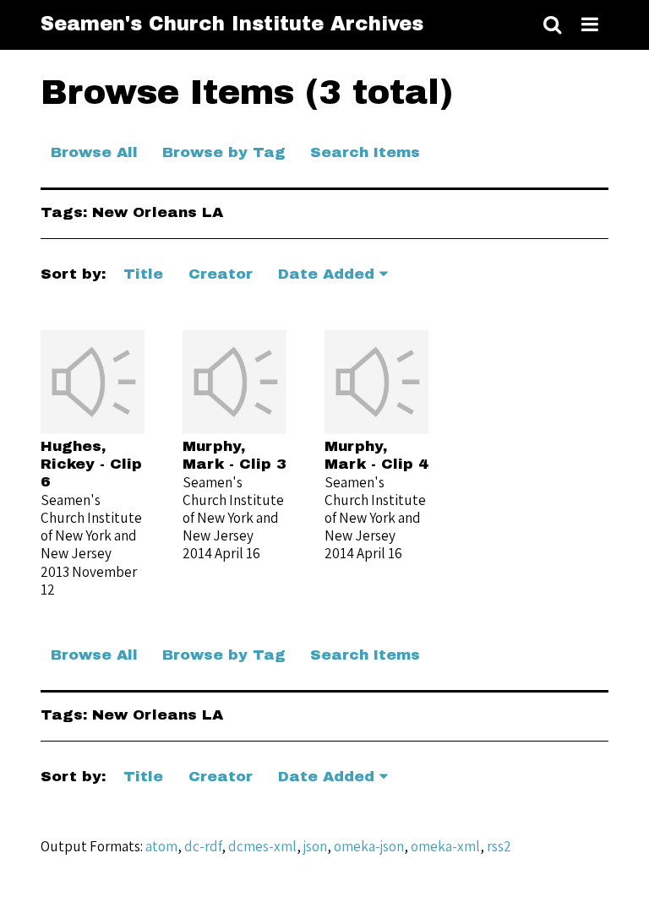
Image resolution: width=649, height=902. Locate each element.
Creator (220, 274)
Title (143, 274)
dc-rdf (202, 846)
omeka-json (369, 846)
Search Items (365, 152)
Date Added (326, 274)
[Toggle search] (552, 25)
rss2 (499, 846)
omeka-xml (445, 846)
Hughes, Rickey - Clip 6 (91, 464)
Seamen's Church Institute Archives (232, 24)
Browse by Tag (224, 152)
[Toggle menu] (589, 25)
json (315, 846)
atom (161, 846)
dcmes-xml (262, 846)
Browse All (94, 152)
